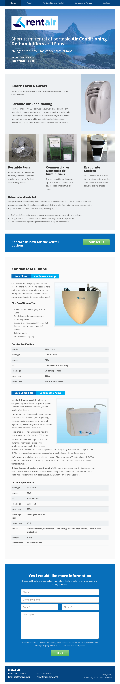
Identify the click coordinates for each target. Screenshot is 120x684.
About (29, 3)
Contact (106, 3)
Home (13, 3)
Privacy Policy (80, 645)
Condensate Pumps (83, 3)
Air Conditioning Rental (53, 3)
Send (60, 653)
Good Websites (106, 678)
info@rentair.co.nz (22, 60)
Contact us (96, 242)
